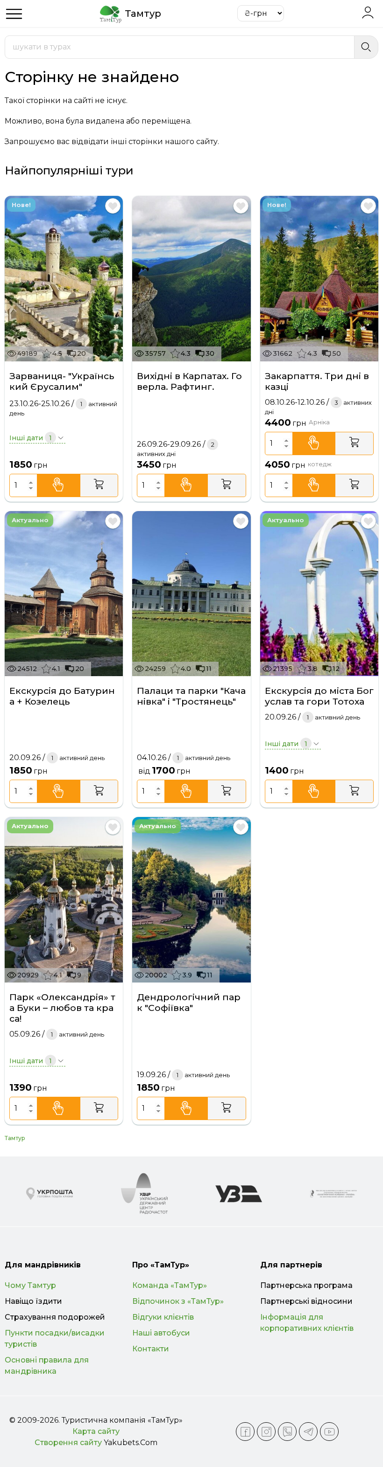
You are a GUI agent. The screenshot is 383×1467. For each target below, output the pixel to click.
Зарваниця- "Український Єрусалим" (61, 381)
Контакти (150, 1348)
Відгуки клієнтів (163, 1317)
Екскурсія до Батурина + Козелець (62, 696)
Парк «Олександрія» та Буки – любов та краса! (62, 1008)
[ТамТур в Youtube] (329, 1431)
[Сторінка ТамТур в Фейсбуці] (245, 1431)
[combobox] (180, 47)
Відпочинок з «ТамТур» (178, 1301)
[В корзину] (99, 485)
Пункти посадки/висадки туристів (55, 1339)
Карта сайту (96, 1431)
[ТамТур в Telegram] (308, 1431)
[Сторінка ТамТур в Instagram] (266, 1431)
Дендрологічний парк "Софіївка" (189, 1002)
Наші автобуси (161, 1333)
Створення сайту (68, 1442)
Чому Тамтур (30, 1285)
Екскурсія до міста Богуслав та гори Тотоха (319, 696)
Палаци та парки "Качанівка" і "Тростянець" (191, 696)
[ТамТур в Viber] (287, 1431)
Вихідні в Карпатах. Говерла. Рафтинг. (189, 381)
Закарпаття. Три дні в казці (317, 381)
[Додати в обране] (113, 206)
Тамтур (15, 1138)
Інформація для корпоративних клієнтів (307, 1323)
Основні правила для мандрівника (47, 1366)
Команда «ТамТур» (169, 1285)
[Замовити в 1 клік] (58, 485)
